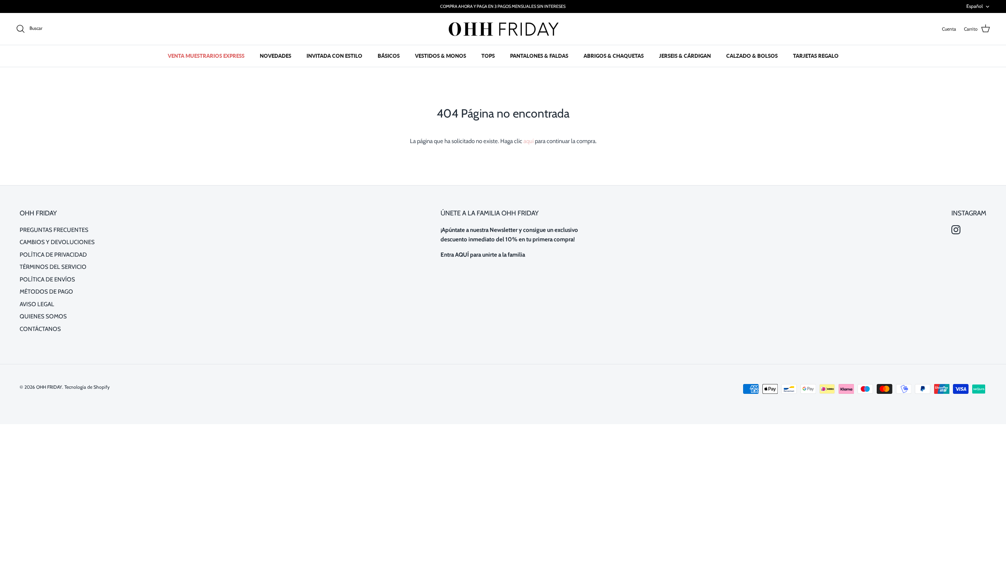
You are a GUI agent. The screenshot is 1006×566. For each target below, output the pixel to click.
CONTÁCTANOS (40, 329)
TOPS (488, 56)
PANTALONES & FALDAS (539, 56)
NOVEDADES (275, 56)
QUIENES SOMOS (43, 316)
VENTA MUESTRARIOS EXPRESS (206, 56)
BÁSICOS (389, 56)
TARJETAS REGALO (816, 56)
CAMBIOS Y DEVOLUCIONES (57, 242)
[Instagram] (955, 229)
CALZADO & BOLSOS (752, 56)
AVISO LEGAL (37, 304)
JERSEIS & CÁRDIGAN (685, 56)
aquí (528, 141)
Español (974, 6)
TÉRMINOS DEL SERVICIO (53, 266)
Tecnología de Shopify (87, 387)
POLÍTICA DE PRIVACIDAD (53, 254)
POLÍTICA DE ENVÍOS (47, 279)
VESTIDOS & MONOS (440, 56)
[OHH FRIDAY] (503, 29)
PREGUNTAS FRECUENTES (54, 229)
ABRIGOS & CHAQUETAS (614, 56)
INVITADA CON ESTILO (334, 56)
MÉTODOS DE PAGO (46, 291)
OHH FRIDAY (49, 387)
